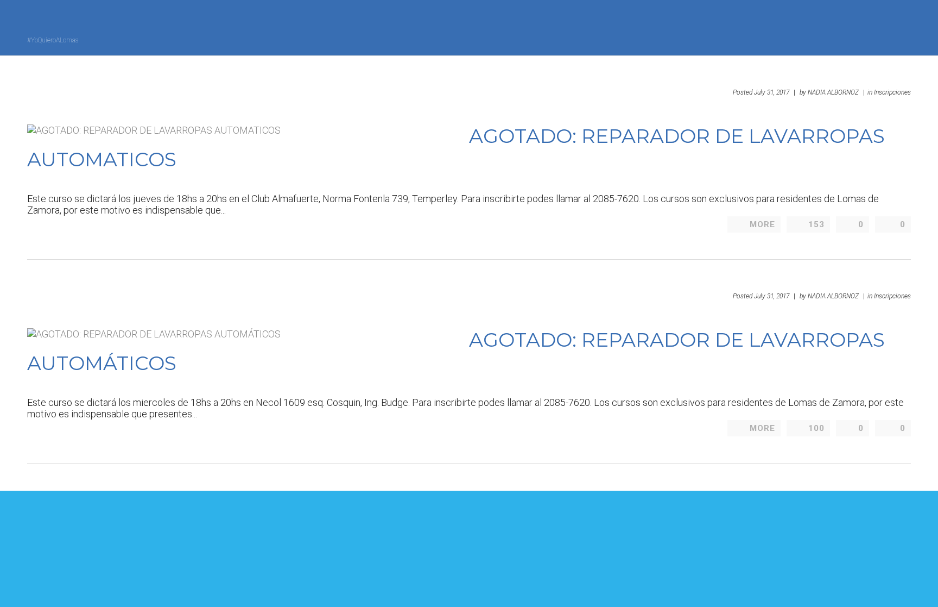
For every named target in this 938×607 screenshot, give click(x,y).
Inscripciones (892, 92)
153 (816, 224)
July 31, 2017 (771, 92)
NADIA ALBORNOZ (833, 92)
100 (816, 428)
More (762, 224)
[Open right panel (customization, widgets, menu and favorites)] (881, 26)
